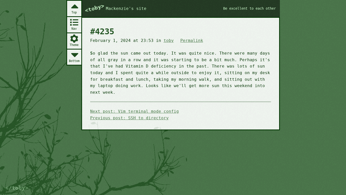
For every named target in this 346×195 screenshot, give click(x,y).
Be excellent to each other (249, 8)
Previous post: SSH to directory (129, 118)
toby (169, 40)
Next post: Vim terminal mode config (134, 111)
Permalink (191, 40)
